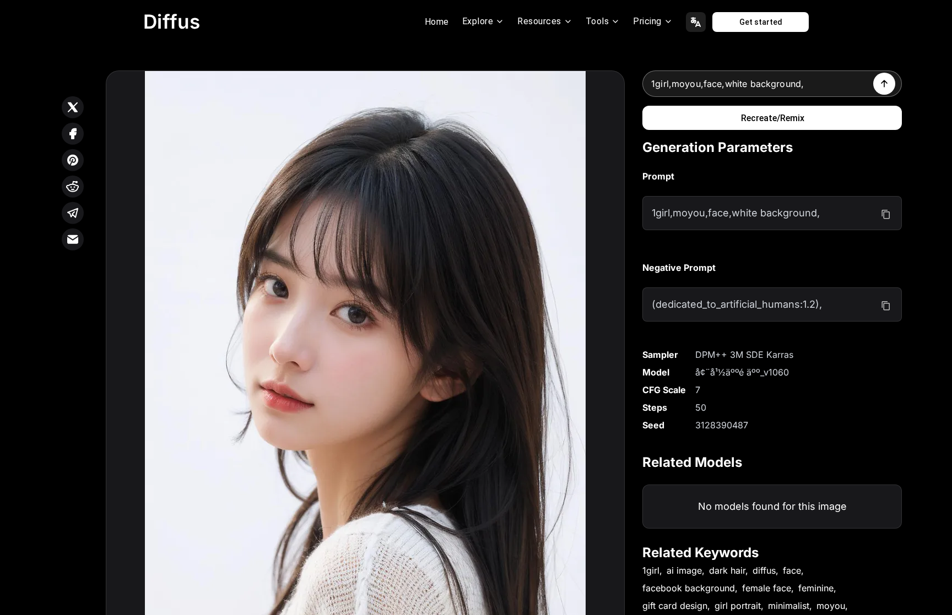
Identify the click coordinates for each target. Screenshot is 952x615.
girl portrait (738, 605)
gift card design (674, 605)
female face (766, 588)
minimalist (788, 605)
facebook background (688, 588)
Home (437, 22)
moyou (830, 605)
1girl (650, 570)
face (792, 570)
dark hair (727, 570)
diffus (764, 570)
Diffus (172, 21)
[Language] (696, 22)
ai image (684, 570)
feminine (816, 588)
